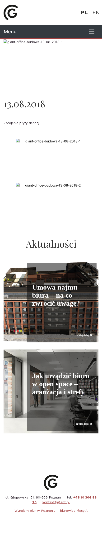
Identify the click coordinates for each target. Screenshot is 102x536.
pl (84, 12)
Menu (10, 31)
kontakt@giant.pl (56, 502)
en (96, 12)
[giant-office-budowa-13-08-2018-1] (51, 141)
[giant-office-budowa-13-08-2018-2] (51, 185)
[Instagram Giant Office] (56, 521)
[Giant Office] (11, 12)
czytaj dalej (83, 335)
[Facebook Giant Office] (45, 521)
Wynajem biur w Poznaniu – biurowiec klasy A (51, 510)
